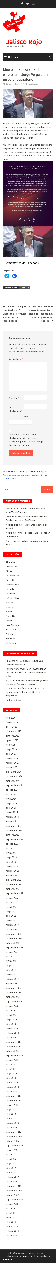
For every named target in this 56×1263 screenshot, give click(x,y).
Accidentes (11, 566)
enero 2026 (11, 726)
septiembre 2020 (14, 1001)
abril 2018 (11, 1113)
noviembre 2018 (14, 1100)
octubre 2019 (12, 1050)
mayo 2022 (11, 911)
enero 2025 (11, 767)
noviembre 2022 (14, 884)
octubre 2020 (12, 996)
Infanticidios (12, 598)
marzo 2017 (12, 1172)
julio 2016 (11, 1208)
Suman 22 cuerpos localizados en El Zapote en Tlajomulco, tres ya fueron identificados (15, 313)
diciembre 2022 (13, 879)
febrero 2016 (12, 1231)
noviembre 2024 (14, 776)
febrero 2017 (12, 1176)
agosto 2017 (12, 1149)
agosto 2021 (12, 951)
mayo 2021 (11, 965)
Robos (9, 620)
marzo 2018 (12, 1118)
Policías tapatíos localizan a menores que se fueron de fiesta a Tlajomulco (26, 692)
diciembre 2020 (13, 987)
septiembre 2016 (14, 1199)
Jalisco (9, 602)
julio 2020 (11, 1010)
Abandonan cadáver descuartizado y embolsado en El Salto (26, 672)
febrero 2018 (12, 1122)
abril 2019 (11, 1077)
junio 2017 (11, 1158)
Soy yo (9, 680)
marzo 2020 (12, 1028)
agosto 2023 (12, 843)
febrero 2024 (12, 816)
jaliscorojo (33, 84)
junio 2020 (11, 1014)
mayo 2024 (11, 803)
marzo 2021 (12, 974)
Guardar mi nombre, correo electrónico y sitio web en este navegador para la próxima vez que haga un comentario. (26, 440)
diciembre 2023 (13, 825)
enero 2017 (11, 1181)
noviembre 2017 (14, 1136)
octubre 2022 (12, 888)
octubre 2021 (12, 942)
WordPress (27, 1256)
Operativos (11, 616)
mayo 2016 (11, 1217)
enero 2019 (11, 1091)
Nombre (14, 398)
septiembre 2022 (14, 893)
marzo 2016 (12, 1226)
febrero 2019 (12, 1086)
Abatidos (10, 562)
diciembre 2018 (13, 1095)
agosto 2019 (12, 1059)
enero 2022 (11, 929)
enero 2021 (11, 983)
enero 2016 (11, 1235)
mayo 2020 (11, 1019)
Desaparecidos (13, 575)
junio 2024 (11, 798)
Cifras (9, 570)
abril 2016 (11, 1221)
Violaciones (11, 643)
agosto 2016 (12, 1203)
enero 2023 (11, 875)
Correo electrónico (15, 409)
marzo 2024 (12, 812)
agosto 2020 (12, 1005)
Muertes (25, 288)
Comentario (16, 358)
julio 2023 (11, 848)
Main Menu (13, 57)
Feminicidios (12, 584)
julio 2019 (11, 1064)
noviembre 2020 (14, 992)
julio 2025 (11, 744)
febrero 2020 (12, 1032)
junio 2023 (11, 852)
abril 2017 (11, 1167)
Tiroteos (10, 638)
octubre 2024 (12, 780)
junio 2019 (11, 1068)
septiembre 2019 (14, 1055)
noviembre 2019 (14, 1046)
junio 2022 (11, 906)
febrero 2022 (12, 924)
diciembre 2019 (13, 1041)
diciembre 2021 (13, 933)
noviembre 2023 (14, 830)
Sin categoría (12, 629)
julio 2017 (11, 1154)
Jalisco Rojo (24, 41)
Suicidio (10, 634)
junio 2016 (11, 1212)
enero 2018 (11, 1127)
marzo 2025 (12, 758)
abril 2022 (11, 915)
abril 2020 (11, 1023)
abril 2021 (11, 969)
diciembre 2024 (13, 771)
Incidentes (11, 593)
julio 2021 (11, 956)
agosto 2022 (12, 897)
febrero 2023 (12, 870)
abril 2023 (11, 861)
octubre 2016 (12, 1195)
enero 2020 (11, 1037)
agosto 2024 (12, 789)
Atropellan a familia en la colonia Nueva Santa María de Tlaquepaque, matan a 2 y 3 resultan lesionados (41, 313)
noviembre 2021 (14, 938)
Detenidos (11, 580)
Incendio (10, 589)
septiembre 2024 (14, 785)
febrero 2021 (12, 978)
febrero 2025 (12, 762)
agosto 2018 (12, 1104)
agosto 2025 (12, 740)
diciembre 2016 (13, 1185)
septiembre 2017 (14, 1145)
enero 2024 (11, 821)
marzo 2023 (12, 866)
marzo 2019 (12, 1082)
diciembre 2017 (13, 1131)
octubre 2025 (12, 735)
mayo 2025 (11, 749)
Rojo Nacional (13, 625)
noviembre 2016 (14, 1190)
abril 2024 (11, 807)
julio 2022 (11, 902)
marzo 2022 (12, 920)
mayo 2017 (11, 1163)
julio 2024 (11, 794)
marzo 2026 (12, 722)
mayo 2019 (11, 1073)
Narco (9, 611)
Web (26, 416)
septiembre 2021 (14, 947)
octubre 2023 (12, 834)
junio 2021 (11, 960)
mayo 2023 (11, 857)
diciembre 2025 (13, 731)
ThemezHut (8, 1259)
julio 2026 (11, 717)
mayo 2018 (11, 1109)
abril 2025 (11, 753)
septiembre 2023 (14, 839)
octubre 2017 (12, 1140)
